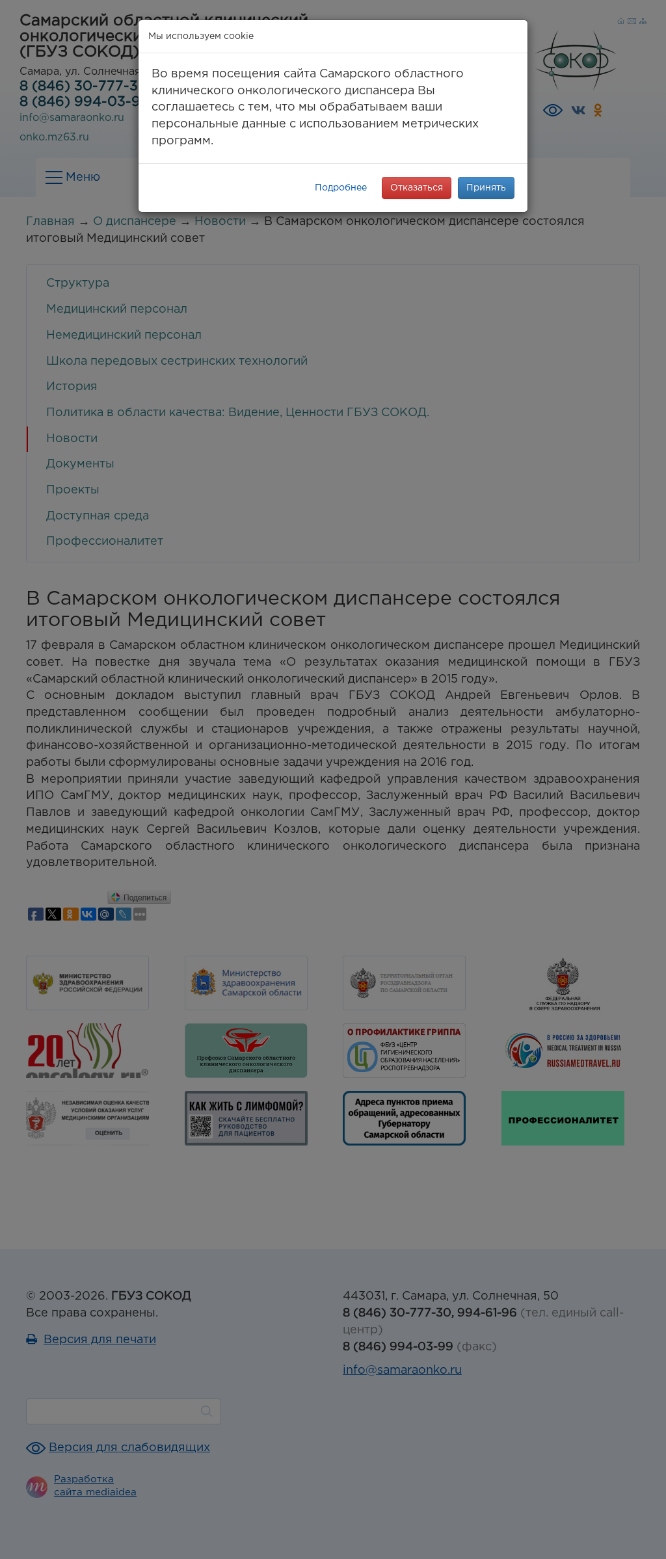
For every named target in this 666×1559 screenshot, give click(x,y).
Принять (486, 188)
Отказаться (416, 188)
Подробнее (341, 188)
